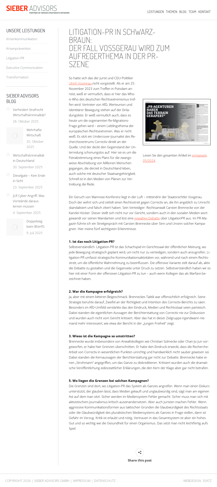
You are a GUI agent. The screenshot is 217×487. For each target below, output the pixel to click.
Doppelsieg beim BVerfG (35, 224)
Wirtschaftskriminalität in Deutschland (28, 158)
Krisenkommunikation (21, 39)
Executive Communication (24, 67)
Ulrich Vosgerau (80, 83)
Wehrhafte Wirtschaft (34, 132)
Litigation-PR (15, 58)
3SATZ (207, 481)
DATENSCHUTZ (105, 481)
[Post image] (8, 108)
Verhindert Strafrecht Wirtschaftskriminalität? (29, 112)
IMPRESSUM (81, 481)
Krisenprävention (18, 48)
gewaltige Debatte (147, 218)
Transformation (17, 77)
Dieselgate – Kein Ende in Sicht (29, 178)
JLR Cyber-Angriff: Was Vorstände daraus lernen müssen (29, 200)
